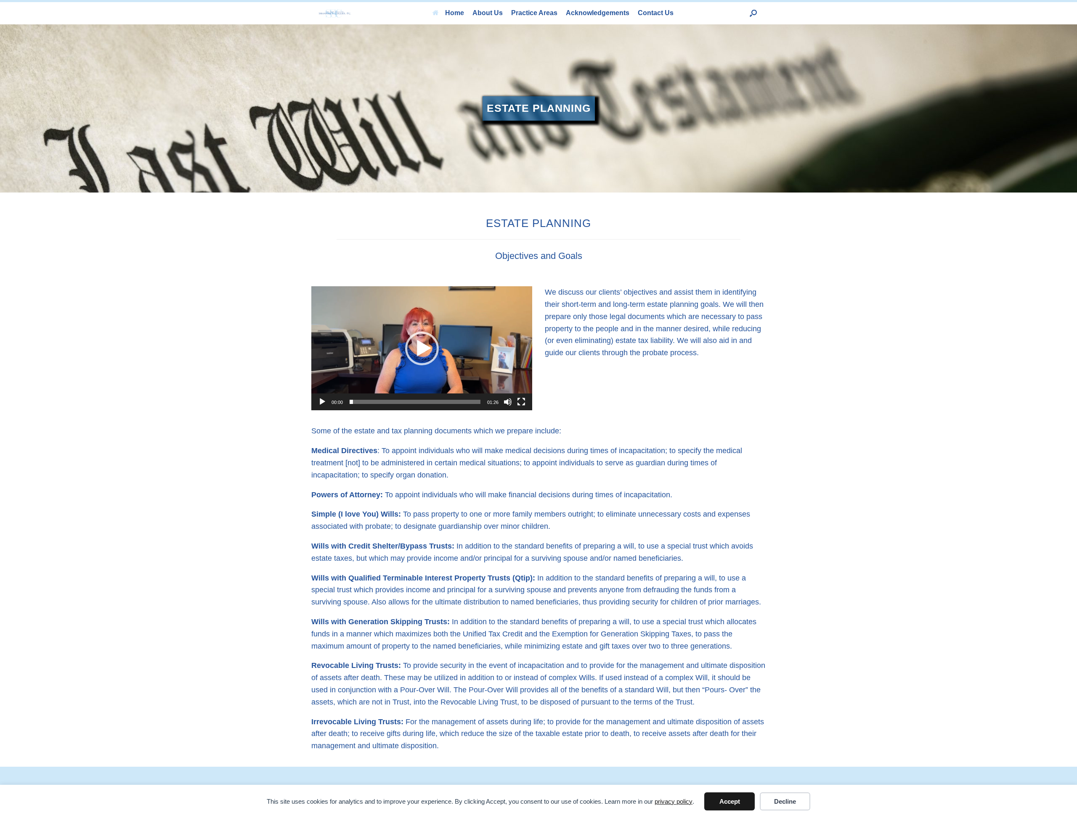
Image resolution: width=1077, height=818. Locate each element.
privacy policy (673, 801)
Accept (729, 801)
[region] (538, 108)
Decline (785, 801)
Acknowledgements (597, 12)
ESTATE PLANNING (539, 108)
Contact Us (656, 12)
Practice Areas (534, 12)
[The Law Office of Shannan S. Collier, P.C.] (335, 13)
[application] (421, 348)
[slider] (415, 402)
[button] (753, 13)
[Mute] (508, 402)
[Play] (322, 402)
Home (454, 12)
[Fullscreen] (521, 402)
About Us (487, 12)
